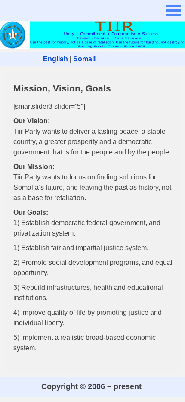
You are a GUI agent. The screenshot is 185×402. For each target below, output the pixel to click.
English (55, 59)
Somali (84, 59)
